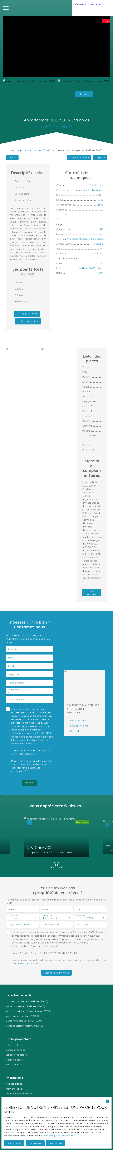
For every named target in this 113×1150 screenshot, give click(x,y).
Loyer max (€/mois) (19, 924)
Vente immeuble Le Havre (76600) (24, 1020)
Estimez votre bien (15, 1045)
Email (11, 666)
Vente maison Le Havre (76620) (22, 1015)
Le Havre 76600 (42, 150)
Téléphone (13, 674)
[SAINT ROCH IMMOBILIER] (92, 8)
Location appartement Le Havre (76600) (27, 1001)
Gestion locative (14, 1059)
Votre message (16, 699)
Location (10, 150)
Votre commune (17, 682)
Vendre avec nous (15, 1049)
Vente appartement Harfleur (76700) (25, 1025)
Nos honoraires (14, 1083)
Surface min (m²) (51, 924)
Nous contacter (14, 1064)
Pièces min (82, 924)
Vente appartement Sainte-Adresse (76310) (28, 1011)
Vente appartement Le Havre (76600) (25, 1006)
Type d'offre (13, 916)
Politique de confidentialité (19, 1093)
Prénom (12, 649)
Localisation (80, 916)
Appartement (24, 150)
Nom (10, 657)
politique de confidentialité (25, 963)
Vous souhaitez (13, 690)
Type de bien (47, 916)
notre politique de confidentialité (59, 1135)
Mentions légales (15, 1088)
